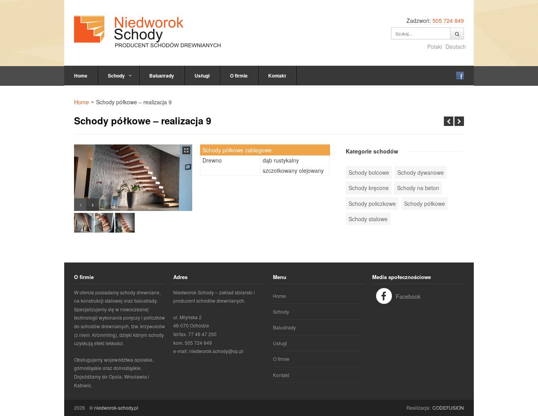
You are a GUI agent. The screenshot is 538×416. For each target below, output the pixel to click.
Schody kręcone (369, 188)
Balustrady (161, 75)
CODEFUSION (448, 407)
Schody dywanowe (420, 172)
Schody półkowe (424, 203)
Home (80, 75)
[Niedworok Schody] (147, 31)
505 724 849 (448, 20)
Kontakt (277, 75)
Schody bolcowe (369, 172)
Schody (116, 75)
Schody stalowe (368, 219)
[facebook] (460, 76)
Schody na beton (418, 188)
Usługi (202, 75)
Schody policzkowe (372, 203)
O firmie (239, 75)
